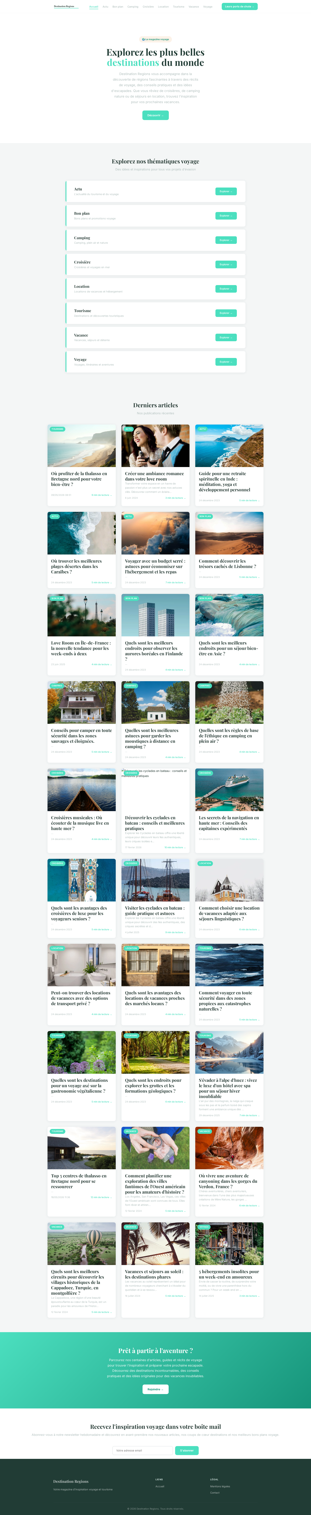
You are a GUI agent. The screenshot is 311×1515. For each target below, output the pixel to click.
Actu (105, 6)
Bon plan (117, 6)
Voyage (207, 6)
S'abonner (187, 1450)
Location (163, 6)
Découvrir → (155, 115)
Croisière (148, 6)
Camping (132, 6)
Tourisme (178, 6)
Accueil (93, 6)
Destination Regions (71, 1481)
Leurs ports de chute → (239, 6)
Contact (215, 1492)
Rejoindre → (156, 1389)
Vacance (194, 6)
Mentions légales (220, 1486)
